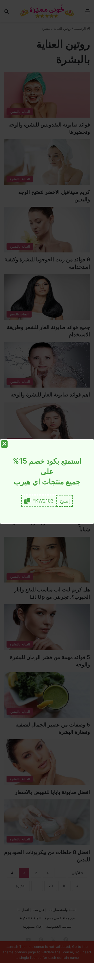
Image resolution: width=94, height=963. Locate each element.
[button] (65, 501)
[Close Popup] (4, 444)
